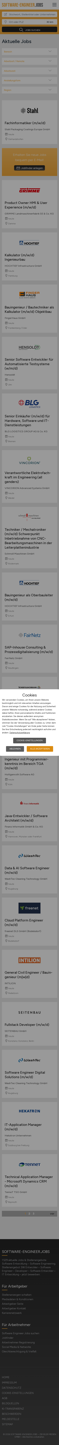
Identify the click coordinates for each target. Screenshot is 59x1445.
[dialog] (29, 722)
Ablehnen (15, 749)
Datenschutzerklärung (19, 732)
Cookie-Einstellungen (30, 740)
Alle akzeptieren (40, 749)
